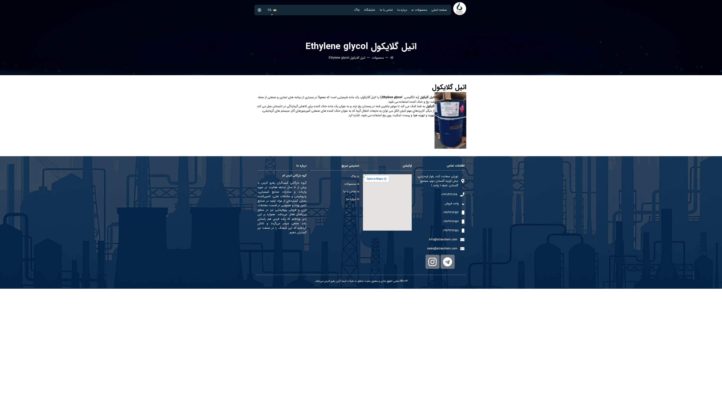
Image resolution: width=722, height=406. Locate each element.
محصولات (421, 10)
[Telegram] (448, 262)
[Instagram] (432, 262)
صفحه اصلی (439, 10)
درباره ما (402, 10)
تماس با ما (386, 10)
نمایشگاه (369, 10)
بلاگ (357, 10)
